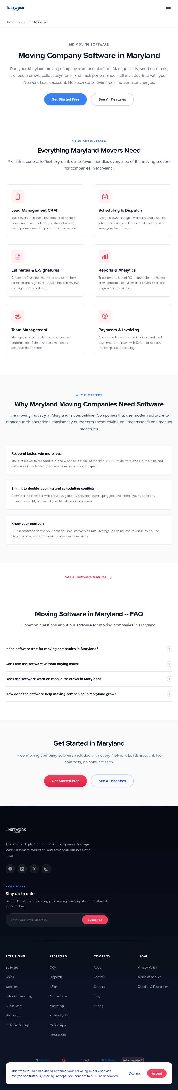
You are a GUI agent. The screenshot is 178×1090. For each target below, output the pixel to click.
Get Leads (13, 1015)
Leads (10, 977)
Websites (12, 986)
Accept (157, 1073)
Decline (134, 1073)
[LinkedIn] (22, 868)
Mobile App (58, 1025)
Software (24, 22)
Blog (97, 996)
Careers (99, 986)
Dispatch (56, 977)
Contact (99, 977)
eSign (54, 986)
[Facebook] (10, 868)
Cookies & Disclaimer (153, 986)
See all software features (86, 577)
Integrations (58, 1034)
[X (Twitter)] (34, 868)
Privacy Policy (147, 967)
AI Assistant (14, 1005)
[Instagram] (46, 868)
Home (10, 22)
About (98, 967)
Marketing (57, 1005)
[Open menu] (168, 8)
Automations (58, 996)
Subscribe (95, 919)
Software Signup (17, 1025)
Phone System (60, 1015)
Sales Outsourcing (19, 996)
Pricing (98, 1005)
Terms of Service (150, 977)
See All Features (112, 99)
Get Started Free (65, 99)
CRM (53, 967)
